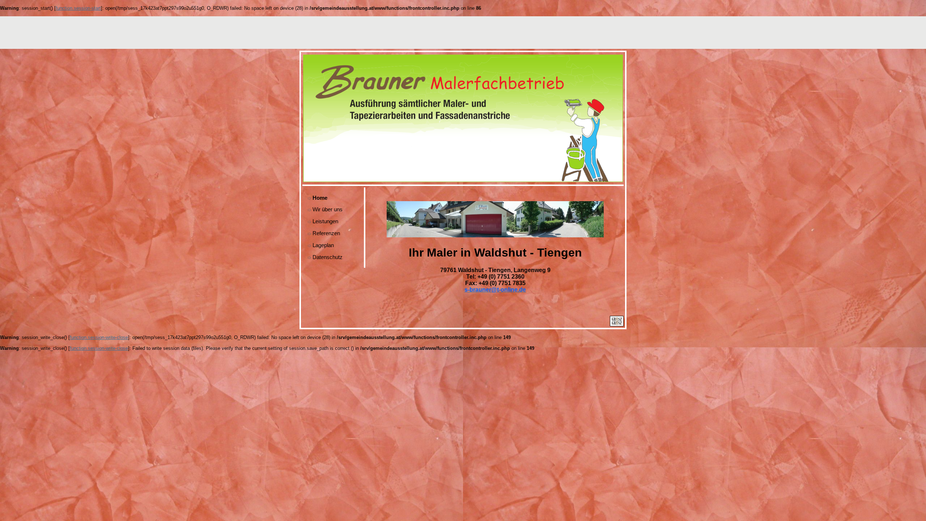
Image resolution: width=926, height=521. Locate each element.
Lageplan (323, 245)
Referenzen (326, 233)
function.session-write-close (99, 337)
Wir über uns (328, 209)
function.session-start (78, 8)
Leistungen (325, 221)
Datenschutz (328, 257)
